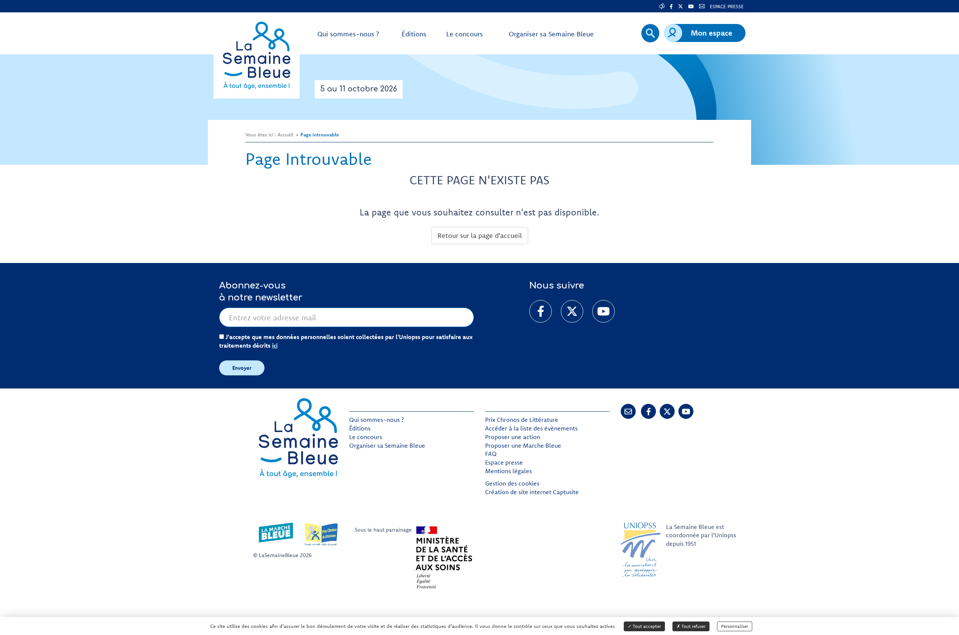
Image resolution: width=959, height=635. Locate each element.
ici (275, 345)
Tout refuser (692, 626)
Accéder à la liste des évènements (531, 428)
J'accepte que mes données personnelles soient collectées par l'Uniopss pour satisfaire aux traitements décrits (346, 341)
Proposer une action (512, 437)
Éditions (359, 428)
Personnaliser (734, 626)
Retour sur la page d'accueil (480, 235)
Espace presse (504, 462)
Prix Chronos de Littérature (521, 419)
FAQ (491, 453)
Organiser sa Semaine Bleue (387, 445)
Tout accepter (646, 626)
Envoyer (241, 368)
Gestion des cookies (512, 483)
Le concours (365, 437)
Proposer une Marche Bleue (523, 445)
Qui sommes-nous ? (376, 419)
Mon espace (711, 32)
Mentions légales (508, 471)
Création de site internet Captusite (532, 492)
